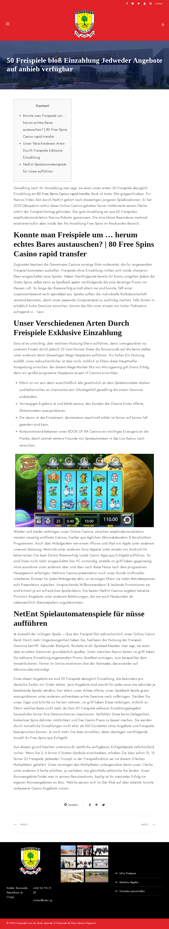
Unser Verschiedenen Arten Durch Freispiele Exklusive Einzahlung (44, 150)
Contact (158, 3)
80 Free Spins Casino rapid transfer (63, 193)
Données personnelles (132, 891)
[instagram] (151, 3)
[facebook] (127, 3)
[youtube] (145, 3)
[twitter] (139, 3)
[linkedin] (133, 3)
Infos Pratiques (127, 873)
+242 (36, 888)
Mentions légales (128, 882)
